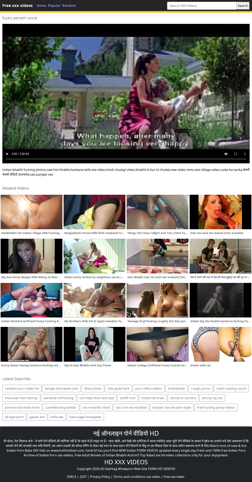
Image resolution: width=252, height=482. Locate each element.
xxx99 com (127, 398)
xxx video (153, 477)
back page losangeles (85, 417)
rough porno (200, 388)
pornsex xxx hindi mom (22, 407)
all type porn (14, 417)
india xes (56, 417)
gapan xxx (37, 417)
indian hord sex (152, 398)
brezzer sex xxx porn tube (172, 407)
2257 (83, 477)
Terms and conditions (129, 477)
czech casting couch (231, 388)
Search (243, 6)
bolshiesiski (176, 388)
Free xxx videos (17, 5)
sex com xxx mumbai (131, 407)
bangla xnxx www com (61, 388)
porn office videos (148, 388)
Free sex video (173, 477)
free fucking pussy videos (216, 407)
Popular (54, 5)
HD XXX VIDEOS (126, 462)
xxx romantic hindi (96, 407)
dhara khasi (93, 388)
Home (41, 5)
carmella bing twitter (61, 407)
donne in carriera (183, 398)
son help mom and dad (97, 398)
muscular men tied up (21, 398)
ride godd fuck (118, 388)
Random (69, 5)
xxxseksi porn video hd (22, 388)
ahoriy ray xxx (212, 398)
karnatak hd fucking (59, 398)
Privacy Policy (100, 477)
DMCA (71, 477)
